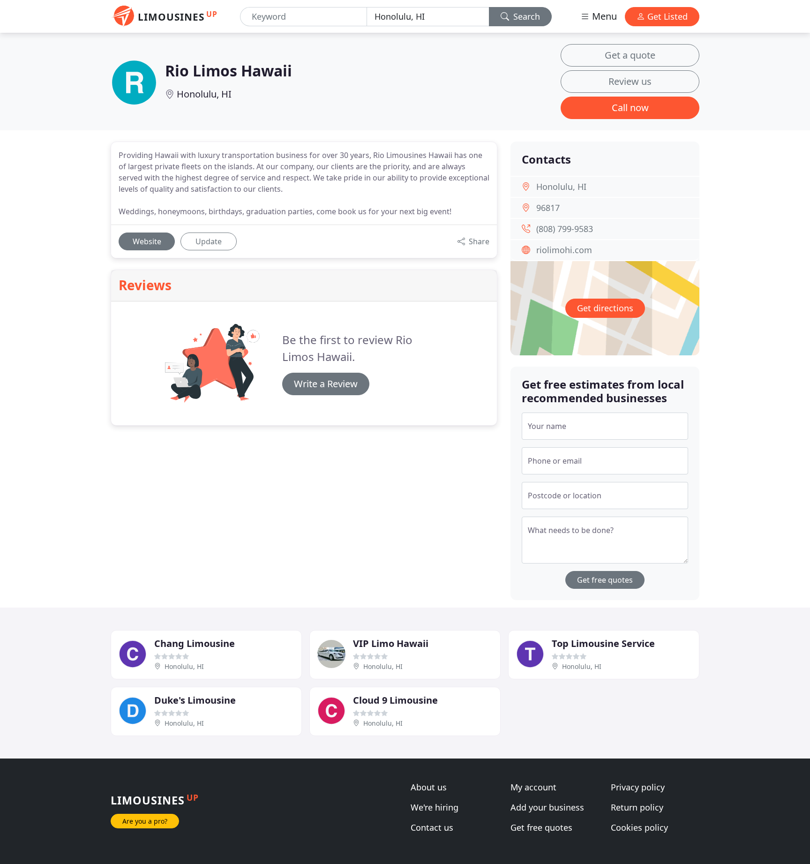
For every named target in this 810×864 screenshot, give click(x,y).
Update (208, 241)
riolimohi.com (564, 249)
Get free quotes (605, 580)
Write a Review (326, 383)
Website (147, 241)
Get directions (605, 308)
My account (533, 787)
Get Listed (666, 16)
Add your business (547, 807)
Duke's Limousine (195, 700)
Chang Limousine (194, 643)
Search (525, 16)
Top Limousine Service (603, 643)
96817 (548, 207)
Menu (603, 16)
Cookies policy (639, 827)
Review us (630, 81)
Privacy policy (638, 787)
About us (429, 787)
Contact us (432, 827)
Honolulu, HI (204, 94)
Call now (630, 107)
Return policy (637, 807)
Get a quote (630, 55)
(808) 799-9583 (564, 228)
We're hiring (434, 807)
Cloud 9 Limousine (395, 700)
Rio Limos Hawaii (228, 70)
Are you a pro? (144, 821)
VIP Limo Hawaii (390, 643)
